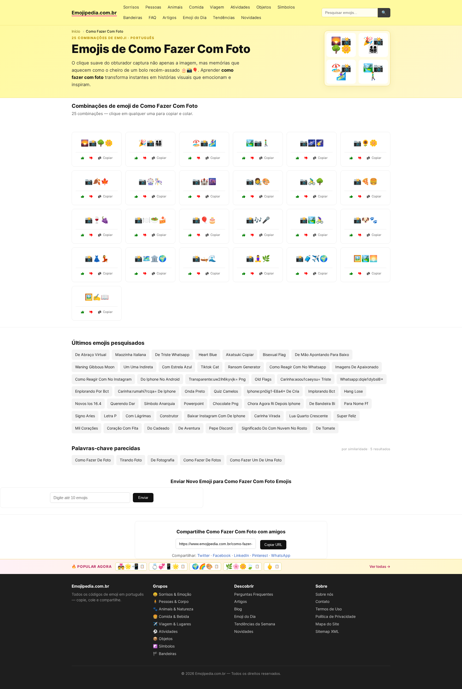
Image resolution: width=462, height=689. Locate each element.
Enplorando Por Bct (92, 391)
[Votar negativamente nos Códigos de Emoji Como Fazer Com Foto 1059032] (360, 196)
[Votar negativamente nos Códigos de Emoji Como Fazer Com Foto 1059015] (91, 158)
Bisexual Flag (274, 354)
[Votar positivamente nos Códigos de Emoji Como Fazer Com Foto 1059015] (82, 158)
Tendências (224, 17)
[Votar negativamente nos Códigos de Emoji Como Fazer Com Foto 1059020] (198, 235)
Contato (322, 601)
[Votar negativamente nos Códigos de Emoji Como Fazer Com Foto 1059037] (306, 235)
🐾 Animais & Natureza (173, 609)
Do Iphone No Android (160, 379)
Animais (175, 7)
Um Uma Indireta (138, 367)
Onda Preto (195, 391)
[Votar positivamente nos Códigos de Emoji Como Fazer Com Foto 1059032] (351, 196)
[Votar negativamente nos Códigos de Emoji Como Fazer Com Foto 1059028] (360, 158)
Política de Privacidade (335, 616)
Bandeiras (132, 17)
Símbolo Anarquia (159, 403)
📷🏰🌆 (204, 181)
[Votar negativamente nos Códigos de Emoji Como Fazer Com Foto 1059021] (306, 158)
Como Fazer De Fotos (202, 460)
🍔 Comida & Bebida (171, 616)
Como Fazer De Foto (93, 460)
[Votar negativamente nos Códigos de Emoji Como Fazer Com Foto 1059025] (360, 235)
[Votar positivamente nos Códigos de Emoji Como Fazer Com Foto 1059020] (190, 235)
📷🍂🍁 (97, 181)
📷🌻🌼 (365, 143)
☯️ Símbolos (164, 646)
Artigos (169, 17)
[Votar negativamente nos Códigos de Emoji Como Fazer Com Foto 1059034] (145, 196)
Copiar (108, 158)
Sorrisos (131, 7)
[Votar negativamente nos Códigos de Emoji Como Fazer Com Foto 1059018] (145, 273)
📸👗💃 (97, 258)
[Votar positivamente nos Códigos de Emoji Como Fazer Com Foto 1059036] (82, 196)
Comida (196, 7)
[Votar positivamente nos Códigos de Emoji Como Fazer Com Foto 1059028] (351, 158)
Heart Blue (208, 354)
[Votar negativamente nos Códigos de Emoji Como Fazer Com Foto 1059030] (252, 235)
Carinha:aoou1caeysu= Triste (305, 379)
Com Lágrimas (138, 416)
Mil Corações (86, 428)
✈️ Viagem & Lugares (172, 624)
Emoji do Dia (194, 17)
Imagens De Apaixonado (356, 367)
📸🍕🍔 (365, 181)
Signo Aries (85, 416)
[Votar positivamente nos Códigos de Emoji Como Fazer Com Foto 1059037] (297, 235)
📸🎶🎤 (258, 220)
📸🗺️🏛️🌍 (150, 258)
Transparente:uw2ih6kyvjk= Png (217, 379)
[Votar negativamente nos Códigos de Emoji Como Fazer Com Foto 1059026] (360, 273)
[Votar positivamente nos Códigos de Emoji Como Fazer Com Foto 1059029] (190, 273)
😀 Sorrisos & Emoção (172, 594)
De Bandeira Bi (322, 403)
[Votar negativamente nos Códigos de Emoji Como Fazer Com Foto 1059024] (91, 273)
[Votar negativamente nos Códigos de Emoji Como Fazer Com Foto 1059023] (306, 273)
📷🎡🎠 (150, 181)
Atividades (240, 7)
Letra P (110, 416)
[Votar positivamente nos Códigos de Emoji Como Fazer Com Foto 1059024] (82, 273)
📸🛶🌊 (204, 258)
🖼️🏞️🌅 (365, 258)
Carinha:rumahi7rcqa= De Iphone (147, 391)
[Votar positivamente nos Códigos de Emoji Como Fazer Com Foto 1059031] (190, 196)
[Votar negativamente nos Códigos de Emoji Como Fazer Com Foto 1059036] (91, 196)
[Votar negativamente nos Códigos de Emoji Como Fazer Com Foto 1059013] (91, 312)
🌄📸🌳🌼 (97, 143)
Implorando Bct (321, 391)
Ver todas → (379, 566)
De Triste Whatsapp (172, 354)
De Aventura (189, 428)
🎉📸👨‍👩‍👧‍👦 (150, 143)
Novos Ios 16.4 (88, 403)
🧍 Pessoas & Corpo (170, 601)
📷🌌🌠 (312, 143)
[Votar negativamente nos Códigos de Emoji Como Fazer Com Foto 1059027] (91, 235)
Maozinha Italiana (130, 354)
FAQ (152, 17)
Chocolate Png (225, 403)
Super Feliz (346, 416)
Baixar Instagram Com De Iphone (216, 416)
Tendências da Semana (254, 624)
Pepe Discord (221, 428)
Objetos (263, 7)
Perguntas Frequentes (253, 594)
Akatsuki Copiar (240, 354)
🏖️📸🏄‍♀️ (204, 143)
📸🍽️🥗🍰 (150, 220)
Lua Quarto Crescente (308, 416)
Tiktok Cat (210, 367)
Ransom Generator (244, 367)
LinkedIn (241, 555)
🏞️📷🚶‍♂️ (258, 143)
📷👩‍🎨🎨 (258, 181)
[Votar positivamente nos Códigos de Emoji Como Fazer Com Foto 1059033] (297, 196)
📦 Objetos (162, 638)
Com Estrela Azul (177, 367)
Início (76, 31)
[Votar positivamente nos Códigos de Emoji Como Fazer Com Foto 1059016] (136, 235)
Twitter (203, 555)
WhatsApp (280, 555)
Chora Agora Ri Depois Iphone (274, 403)
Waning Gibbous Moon (94, 367)
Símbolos (286, 7)
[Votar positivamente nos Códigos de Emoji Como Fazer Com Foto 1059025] (351, 235)
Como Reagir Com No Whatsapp (298, 367)
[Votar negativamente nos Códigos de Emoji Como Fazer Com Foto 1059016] (145, 235)
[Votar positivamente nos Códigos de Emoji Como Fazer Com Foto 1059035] (244, 273)
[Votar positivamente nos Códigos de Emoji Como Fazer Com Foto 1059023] (297, 273)
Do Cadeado (158, 428)
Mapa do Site (327, 624)
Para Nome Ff (356, 403)
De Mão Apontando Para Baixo (322, 354)
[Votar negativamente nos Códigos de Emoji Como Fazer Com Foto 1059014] (252, 196)
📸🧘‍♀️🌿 (258, 258)
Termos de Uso (328, 609)
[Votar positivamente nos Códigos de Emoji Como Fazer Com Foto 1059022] (190, 158)
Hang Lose (353, 391)
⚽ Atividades (165, 631)
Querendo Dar (122, 403)
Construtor (169, 416)
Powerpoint (194, 403)
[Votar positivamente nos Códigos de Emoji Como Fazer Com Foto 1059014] (244, 196)
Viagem (217, 7)
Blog (238, 609)
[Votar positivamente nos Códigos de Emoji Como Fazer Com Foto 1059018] (136, 273)
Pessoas (153, 7)
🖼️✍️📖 (97, 297)
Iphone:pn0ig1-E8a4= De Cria (273, 391)
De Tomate (325, 428)
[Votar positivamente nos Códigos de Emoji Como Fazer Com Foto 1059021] (297, 158)
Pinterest (260, 555)
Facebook (222, 555)
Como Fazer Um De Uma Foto (256, 460)
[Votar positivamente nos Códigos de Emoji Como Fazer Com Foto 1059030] (244, 235)
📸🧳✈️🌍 (312, 258)
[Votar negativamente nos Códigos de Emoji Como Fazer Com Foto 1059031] (198, 196)
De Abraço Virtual (90, 354)
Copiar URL (273, 545)
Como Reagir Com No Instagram (103, 379)
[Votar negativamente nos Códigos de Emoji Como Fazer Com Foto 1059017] (252, 158)
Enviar (143, 498)
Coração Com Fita (122, 428)
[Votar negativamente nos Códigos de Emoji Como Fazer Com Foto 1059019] (145, 158)
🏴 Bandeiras (164, 653)
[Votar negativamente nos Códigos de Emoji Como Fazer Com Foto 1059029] (198, 273)
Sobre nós (324, 594)
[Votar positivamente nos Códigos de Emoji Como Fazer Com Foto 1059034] (136, 196)
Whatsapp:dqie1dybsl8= (361, 379)
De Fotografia (162, 460)
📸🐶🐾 (365, 220)
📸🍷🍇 (97, 220)
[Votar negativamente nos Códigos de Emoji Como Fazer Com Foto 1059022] (198, 158)
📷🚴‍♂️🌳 (312, 181)
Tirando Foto (131, 460)
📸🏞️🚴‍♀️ (312, 220)
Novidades (251, 17)
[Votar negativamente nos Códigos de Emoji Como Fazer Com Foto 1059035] (252, 273)
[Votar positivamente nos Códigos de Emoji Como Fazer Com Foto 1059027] (82, 235)
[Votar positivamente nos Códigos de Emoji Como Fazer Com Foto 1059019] (136, 158)
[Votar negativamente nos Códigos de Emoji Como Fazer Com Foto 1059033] (306, 196)
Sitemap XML (327, 631)
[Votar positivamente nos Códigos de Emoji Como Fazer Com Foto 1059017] (244, 158)
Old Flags (263, 379)
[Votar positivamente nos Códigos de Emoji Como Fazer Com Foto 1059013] (82, 312)
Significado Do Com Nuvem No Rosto (274, 428)
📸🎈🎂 (204, 220)
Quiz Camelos (226, 391)
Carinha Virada (267, 416)
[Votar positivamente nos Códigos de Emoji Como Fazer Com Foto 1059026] (351, 273)
